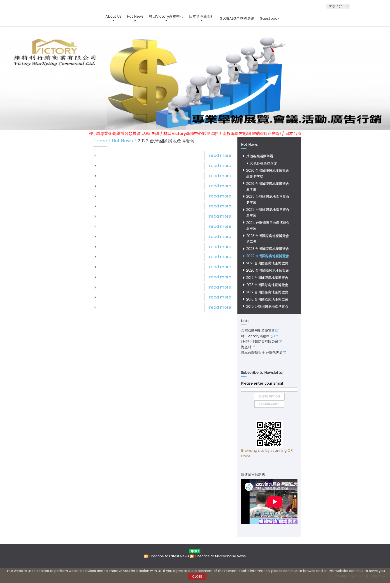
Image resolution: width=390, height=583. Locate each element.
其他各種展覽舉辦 (263, 163)
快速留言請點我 (253, 474)
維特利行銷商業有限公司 (259, 342)
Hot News (123, 141)
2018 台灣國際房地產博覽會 (267, 284)
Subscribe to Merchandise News (220, 556)
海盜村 (246, 347)
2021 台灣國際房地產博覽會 (267, 263)
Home (100, 141)
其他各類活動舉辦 (259, 156)
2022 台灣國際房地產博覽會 (267, 256)
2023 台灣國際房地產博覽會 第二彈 (267, 238)
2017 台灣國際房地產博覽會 (267, 292)
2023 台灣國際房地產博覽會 (267, 248)
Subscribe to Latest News (168, 556)
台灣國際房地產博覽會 (258, 331)
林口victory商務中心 (257, 336)
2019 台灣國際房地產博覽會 (267, 277)
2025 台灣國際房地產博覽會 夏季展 (267, 212)
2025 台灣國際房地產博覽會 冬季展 (267, 199)
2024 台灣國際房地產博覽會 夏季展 (268, 225)
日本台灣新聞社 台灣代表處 (262, 353)
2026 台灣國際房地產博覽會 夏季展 (267, 186)
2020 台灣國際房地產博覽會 (267, 270)
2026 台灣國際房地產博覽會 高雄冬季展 (267, 173)
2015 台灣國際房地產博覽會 (267, 306)
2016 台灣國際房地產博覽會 (267, 299)
